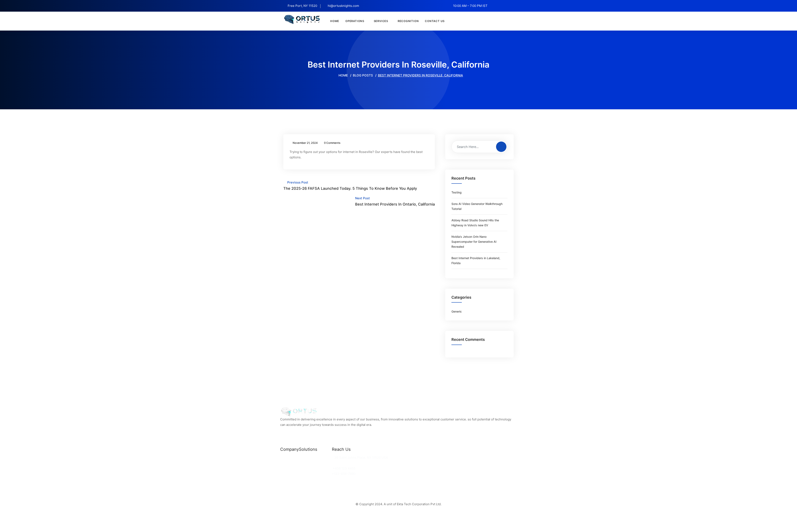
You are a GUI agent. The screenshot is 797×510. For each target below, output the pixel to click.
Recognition (408, 21)
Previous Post (350, 185)
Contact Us (435, 21)
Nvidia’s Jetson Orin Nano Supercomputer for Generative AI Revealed (473, 241)
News (284, 457)
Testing (456, 192)
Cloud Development (314, 463)
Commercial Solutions (315, 457)
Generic (456, 311)
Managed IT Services (315, 468)
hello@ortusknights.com (351, 463)
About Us (287, 468)
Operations (354, 21)
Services (381, 21)
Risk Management (312, 474)
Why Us (286, 463)
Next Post (395, 201)
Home (334, 21)
